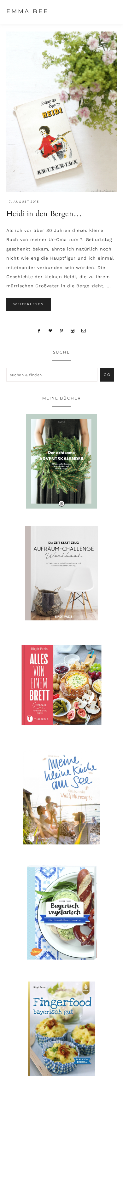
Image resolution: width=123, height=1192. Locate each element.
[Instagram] (72, 330)
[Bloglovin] (50, 330)
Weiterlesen (28, 304)
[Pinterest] (61, 330)
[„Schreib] (84, 330)
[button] (111, 11)
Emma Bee (27, 11)
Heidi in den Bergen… (44, 214)
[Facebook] (39, 330)
